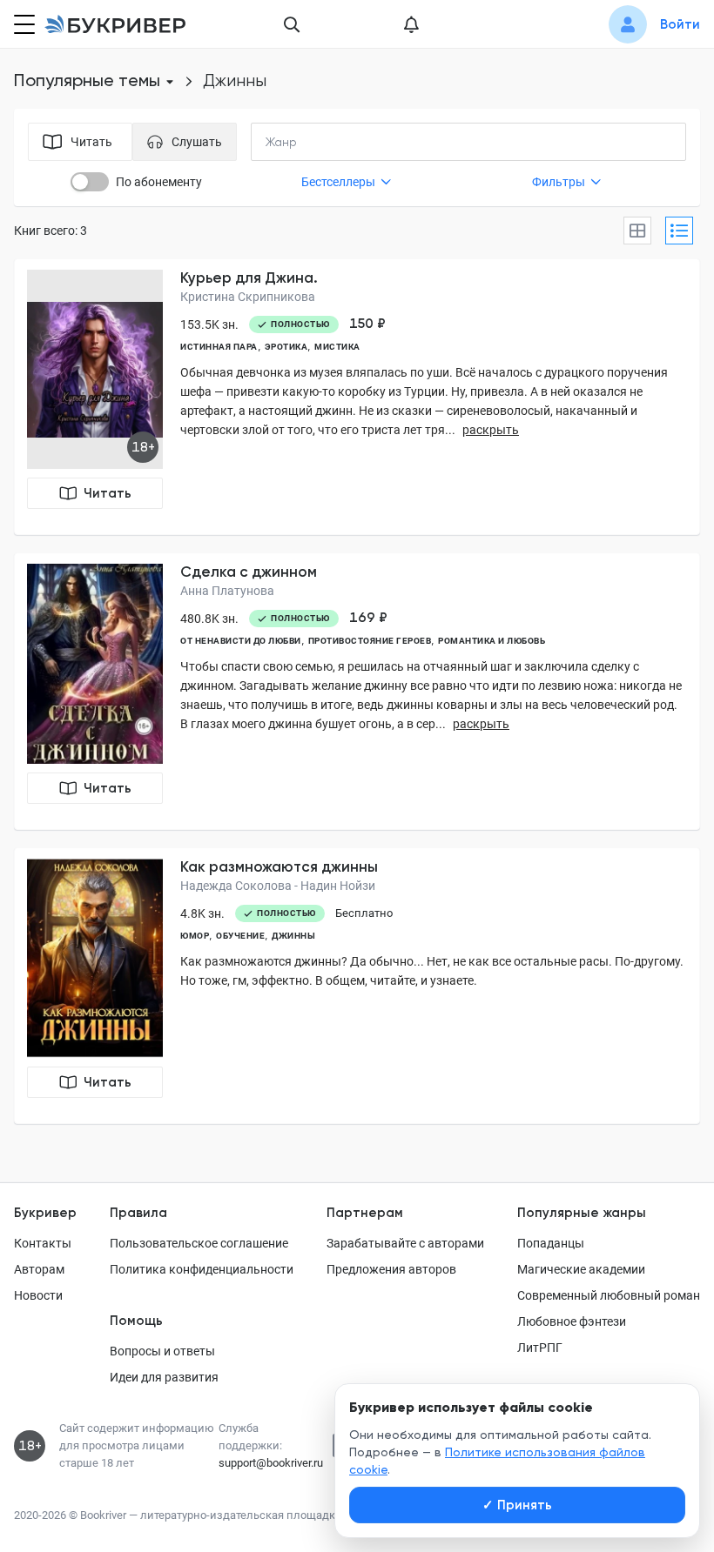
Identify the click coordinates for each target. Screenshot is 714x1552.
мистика (337, 346)
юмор (194, 935)
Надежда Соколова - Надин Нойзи (277, 886)
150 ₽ (367, 323)
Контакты (42, 1243)
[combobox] (317, 141)
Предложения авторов (391, 1269)
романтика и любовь (491, 641)
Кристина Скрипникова (247, 297)
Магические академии (581, 1269)
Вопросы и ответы (162, 1351)
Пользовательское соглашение (199, 1243)
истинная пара (219, 346)
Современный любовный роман (608, 1295)
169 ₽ (368, 617)
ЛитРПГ (539, 1348)
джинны (293, 935)
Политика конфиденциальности (201, 1269)
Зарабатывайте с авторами (405, 1243)
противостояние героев (370, 641)
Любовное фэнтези (571, 1321)
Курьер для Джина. (249, 277)
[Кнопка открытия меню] (22, 24)
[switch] (90, 181)
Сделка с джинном (248, 571)
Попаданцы (550, 1243)
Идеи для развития (164, 1377)
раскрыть (490, 430)
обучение (240, 935)
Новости (38, 1295)
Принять (517, 1505)
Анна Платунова (227, 591)
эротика (286, 346)
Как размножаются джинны (279, 866)
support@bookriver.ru (271, 1462)
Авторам (39, 1269)
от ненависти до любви (240, 641)
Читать (107, 493)
